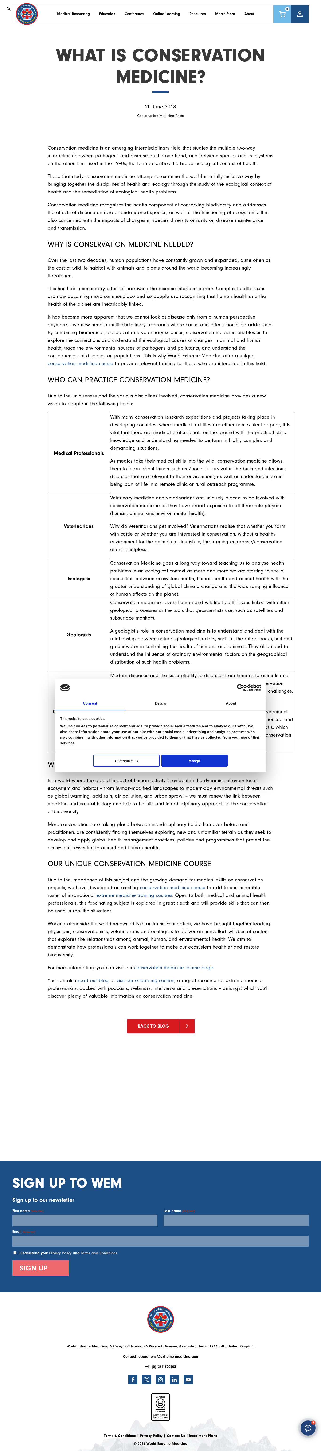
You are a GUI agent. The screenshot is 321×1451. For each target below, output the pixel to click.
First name (28, 1211)
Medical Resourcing (73, 14)
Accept (194, 761)
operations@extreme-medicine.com (168, 1357)
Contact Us (176, 1436)
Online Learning (166, 14)
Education (107, 14)
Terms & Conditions (120, 1436)
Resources (197, 14)
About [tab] (231, 703)
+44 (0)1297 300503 (160, 1367)
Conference (134, 14)
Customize (124, 761)
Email (23, 1232)
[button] (308, 1428)
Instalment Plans (203, 1436)
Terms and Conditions (99, 1253)
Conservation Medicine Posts (160, 116)
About (249, 14)
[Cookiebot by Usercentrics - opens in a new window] (240, 687)
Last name (179, 1211)
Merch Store (225, 14)
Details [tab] (160, 703)
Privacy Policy (60, 1253)
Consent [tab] (90, 703)
